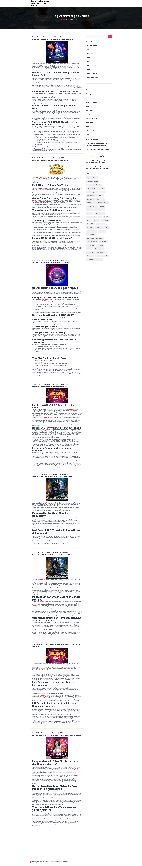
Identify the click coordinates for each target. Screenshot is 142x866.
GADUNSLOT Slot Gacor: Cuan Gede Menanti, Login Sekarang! (52, 39)
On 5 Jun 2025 (35, 552)
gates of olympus (92, 192)
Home (62, 19)
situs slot (89, 213)
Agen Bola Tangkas (91, 45)
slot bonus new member (102, 227)
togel (100, 259)
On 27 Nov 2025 (36, 260)
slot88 (88, 114)
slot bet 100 (89, 110)
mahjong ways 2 (103, 202)
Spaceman (90, 256)
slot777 (89, 220)
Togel (87, 126)
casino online (91, 188)
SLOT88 (106, 217)
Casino (88, 57)
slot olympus (90, 245)
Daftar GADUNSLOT (49, 299)
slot (59, 77)
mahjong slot (100, 199)
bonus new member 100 (93, 185)
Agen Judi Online (92, 178)
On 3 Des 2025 (35, 37)
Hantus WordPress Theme (36, 863)
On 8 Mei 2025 (35, 732)
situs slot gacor (99, 213)
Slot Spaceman (99, 248)
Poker (88, 90)
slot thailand (100, 252)
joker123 (102, 192)
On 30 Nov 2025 (36, 158)
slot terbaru (90, 252)
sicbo (87, 98)
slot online (39, 177)
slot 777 (96, 220)
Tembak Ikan (90, 122)
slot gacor (102, 231)
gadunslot (43, 695)
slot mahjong (103, 241)
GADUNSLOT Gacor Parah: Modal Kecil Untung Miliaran (50, 160)
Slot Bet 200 (90, 224)
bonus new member (92, 181)
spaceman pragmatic (102, 256)
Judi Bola (89, 69)
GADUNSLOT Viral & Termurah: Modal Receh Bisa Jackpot (51, 262)
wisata (88, 134)
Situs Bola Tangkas (91, 102)
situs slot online (91, 217)
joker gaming (91, 195)
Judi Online (90, 199)
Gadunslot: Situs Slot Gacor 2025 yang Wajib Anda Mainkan (52, 476)
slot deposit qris (91, 231)
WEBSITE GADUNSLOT (50, 417)
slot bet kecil (100, 224)
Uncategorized (90, 130)
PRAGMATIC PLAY (92, 206)
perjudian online (42, 579)
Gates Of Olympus (91, 65)
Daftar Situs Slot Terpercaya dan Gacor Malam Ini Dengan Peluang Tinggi (56, 735)
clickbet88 (100, 188)
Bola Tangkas (90, 53)
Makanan (88, 86)
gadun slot (44, 601)
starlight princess (91, 118)
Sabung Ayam (90, 94)
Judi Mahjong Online (92, 77)
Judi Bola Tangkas (91, 73)
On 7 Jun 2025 (35, 474)
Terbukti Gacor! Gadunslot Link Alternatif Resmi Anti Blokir (52, 555)
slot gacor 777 (91, 234)
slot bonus (90, 227)
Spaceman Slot (91, 259)
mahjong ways (90, 81)
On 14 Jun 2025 (36, 384)
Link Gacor (75, 687)
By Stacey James (46, 37)
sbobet (102, 206)
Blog (87, 49)
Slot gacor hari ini (92, 241)
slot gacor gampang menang (95, 238)
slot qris (89, 248)
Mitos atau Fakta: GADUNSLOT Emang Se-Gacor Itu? (49, 386)
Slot (87, 106)
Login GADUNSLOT (42, 84)
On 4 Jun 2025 (35, 642)
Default (56, 37)
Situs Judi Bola (99, 209)
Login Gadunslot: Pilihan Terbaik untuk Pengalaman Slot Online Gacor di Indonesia (56, 645)
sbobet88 (90, 209)
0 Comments (64, 37)
